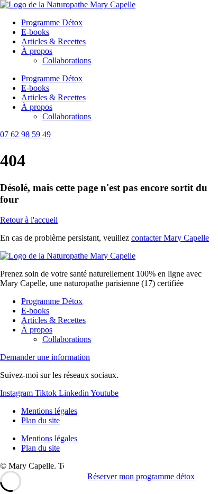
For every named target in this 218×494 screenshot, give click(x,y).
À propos (36, 50)
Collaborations (66, 60)
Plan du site (40, 420)
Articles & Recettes (53, 41)
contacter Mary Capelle (170, 237)
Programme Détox (52, 22)
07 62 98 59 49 (25, 134)
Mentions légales (49, 410)
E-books (35, 31)
